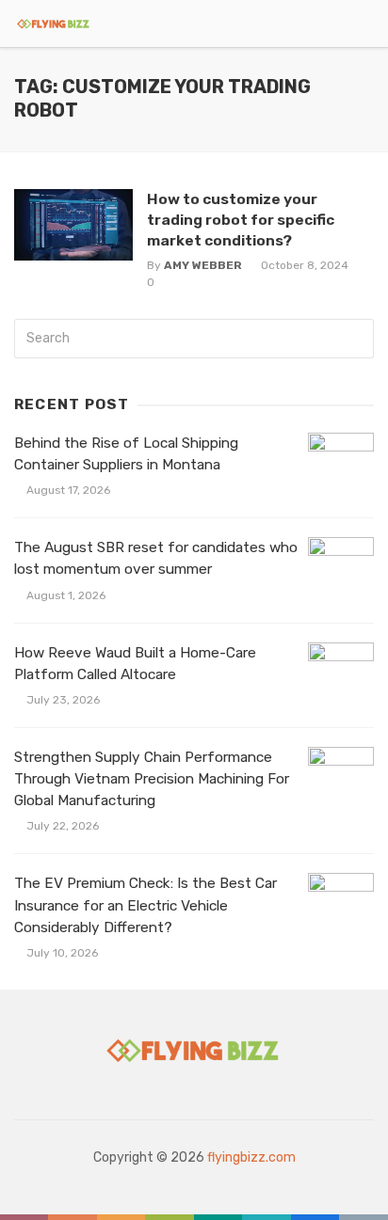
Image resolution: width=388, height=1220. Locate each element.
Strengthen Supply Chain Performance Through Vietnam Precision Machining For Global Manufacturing (151, 779)
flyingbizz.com (251, 1157)
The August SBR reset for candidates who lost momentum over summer (156, 558)
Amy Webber (203, 265)
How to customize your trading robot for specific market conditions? (240, 219)
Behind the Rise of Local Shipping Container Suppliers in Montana (126, 454)
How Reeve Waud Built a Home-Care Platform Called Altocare (135, 663)
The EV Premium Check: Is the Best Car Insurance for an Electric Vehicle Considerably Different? (145, 905)
